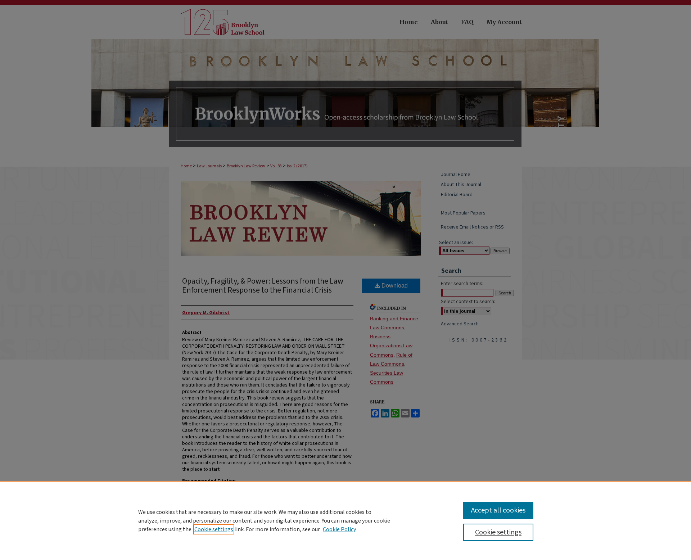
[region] (345, 520)
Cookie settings (213, 529)
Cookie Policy (339, 529)
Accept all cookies (498, 510)
